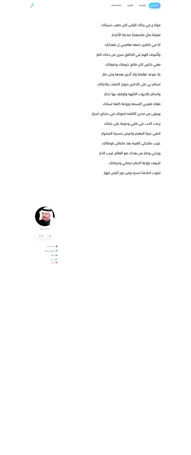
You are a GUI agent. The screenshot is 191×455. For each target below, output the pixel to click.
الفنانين (130, 5)
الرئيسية (142, 5)
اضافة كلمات (116, 5)
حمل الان (154, 5)
